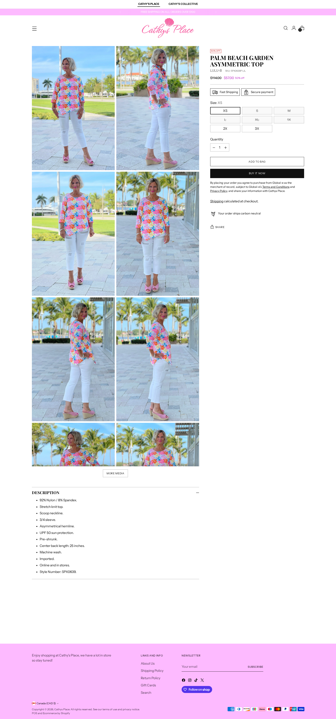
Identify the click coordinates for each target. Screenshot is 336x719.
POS (34, 713)
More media (115, 473)
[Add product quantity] (225, 147)
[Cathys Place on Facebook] (184, 681)
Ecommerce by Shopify (56, 713)
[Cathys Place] (168, 28)
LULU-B (216, 71)
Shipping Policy (152, 671)
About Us (148, 663)
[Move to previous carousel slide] (292, 613)
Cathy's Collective (183, 4)
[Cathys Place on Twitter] (202, 681)
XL (257, 120)
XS (225, 111)
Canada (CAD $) (46, 703)
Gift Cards (148, 685)
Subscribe (255, 666)
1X (289, 120)
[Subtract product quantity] (213, 147)
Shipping (216, 201)
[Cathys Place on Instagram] (190, 681)
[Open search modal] (286, 28)
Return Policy (150, 678)
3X (257, 129)
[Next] (216, 12)
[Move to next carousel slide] (301, 612)
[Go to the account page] (294, 28)
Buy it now (257, 173)
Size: (216, 103)
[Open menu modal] (34, 28)
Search (146, 693)
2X (225, 129)
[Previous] (120, 12)
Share (220, 227)
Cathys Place (61, 709)
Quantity (216, 139)
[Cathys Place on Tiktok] (196, 681)
